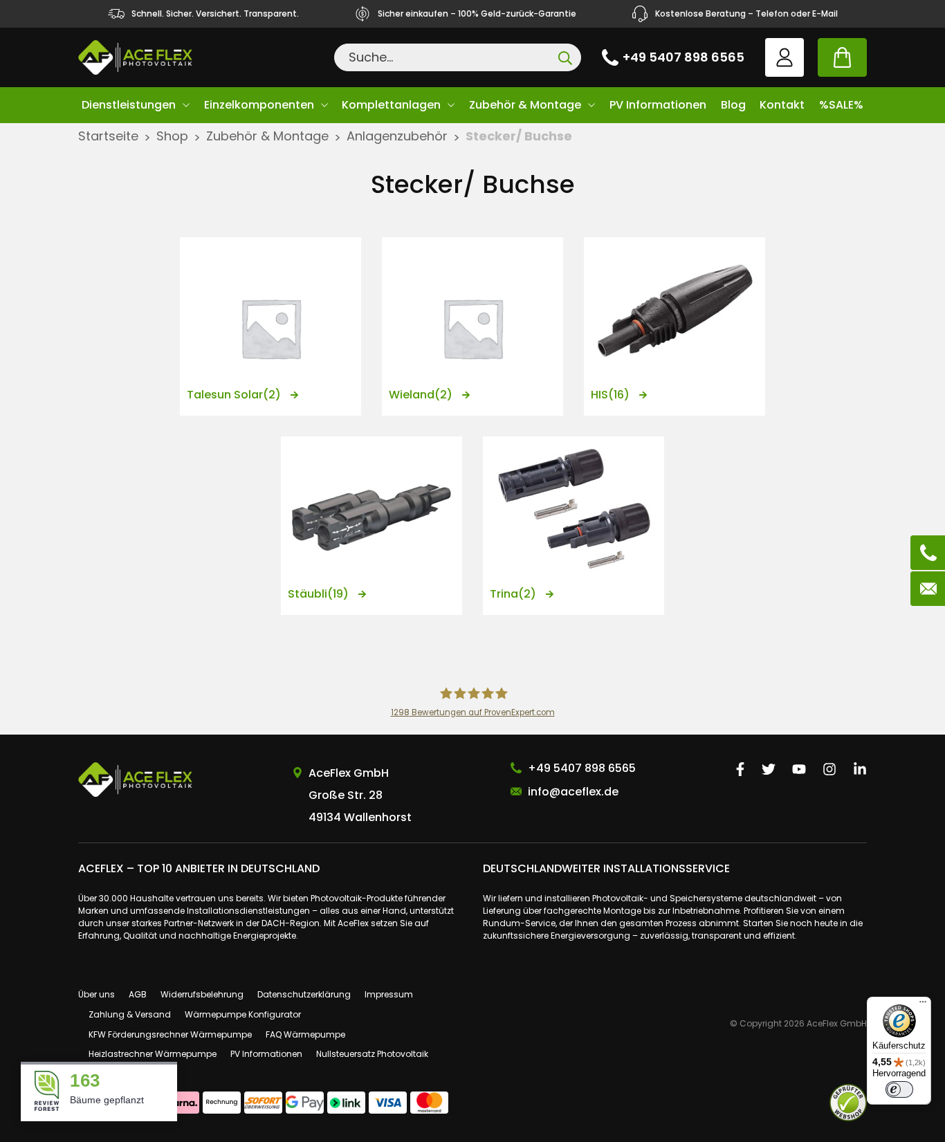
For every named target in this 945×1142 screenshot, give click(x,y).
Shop (172, 136)
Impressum (389, 994)
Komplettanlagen (391, 105)
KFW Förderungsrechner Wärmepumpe (170, 1034)
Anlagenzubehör (397, 136)
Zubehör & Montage (525, 105)
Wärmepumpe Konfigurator (243, 1014)
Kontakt (782, 105)
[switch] (899, 1089)
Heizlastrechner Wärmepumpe (153, 1054)
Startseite (108, 136)
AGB (138, 994)
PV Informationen (657, 105)
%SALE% (841, 105)
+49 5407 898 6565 (683, 57)
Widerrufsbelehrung (202, 994)
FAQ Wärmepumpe (305, 1034)
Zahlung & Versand (130, 1014)
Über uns (96, 994)
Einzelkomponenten (259, 105)
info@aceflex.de (573, 792)
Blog (733, 105)
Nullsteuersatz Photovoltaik (372, 1054)
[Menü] (923, 1005)
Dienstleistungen (129, 105)
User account (784, 57)
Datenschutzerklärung (304, 994)
